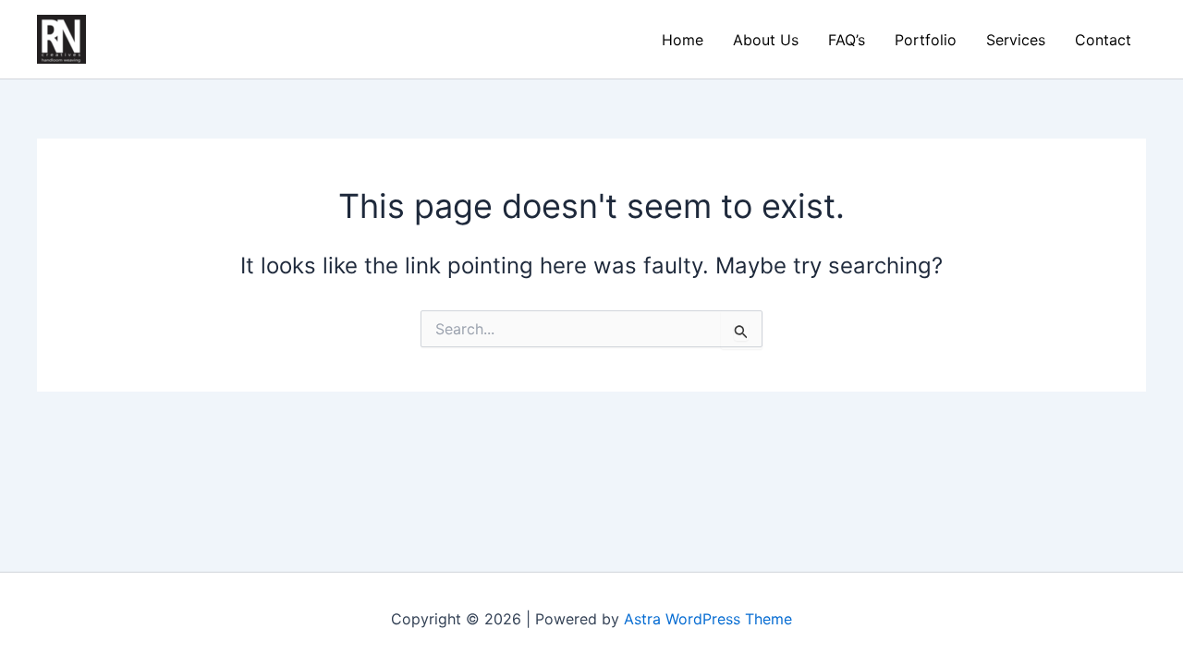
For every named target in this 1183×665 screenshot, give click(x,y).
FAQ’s (846, 39)
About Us (766, 39)
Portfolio (926, 39)
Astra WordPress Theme (708, 619)
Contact (1103, 39)
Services (1015, 39)
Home (682, 39)
